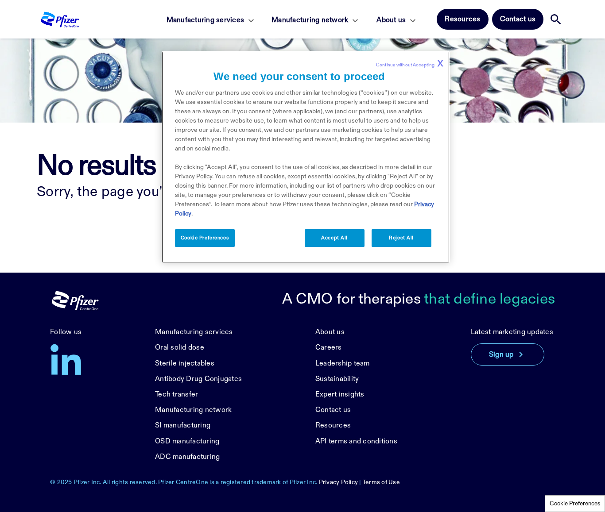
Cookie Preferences (575, 504)
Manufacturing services (205, 20)
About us (391, 20)
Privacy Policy (338, 482)
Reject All (401, 238)
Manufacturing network (309, 20)
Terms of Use (381, 482)
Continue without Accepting (409, 63)
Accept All (334, 238)
